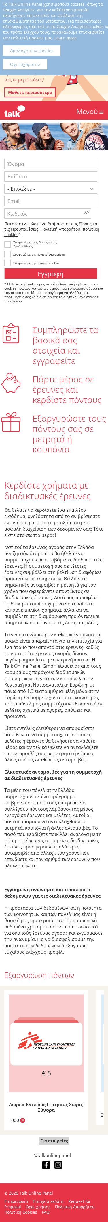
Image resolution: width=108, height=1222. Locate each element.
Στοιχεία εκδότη (48, 1201)
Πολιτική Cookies (20, 1212)
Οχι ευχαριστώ (25, 64)
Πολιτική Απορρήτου (60, 229)
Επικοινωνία (16, 1201)
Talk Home (14, 111)
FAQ (46, 1212)
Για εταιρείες (54, 1140)
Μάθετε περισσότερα (30, 92)
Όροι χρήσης (38, 1206)
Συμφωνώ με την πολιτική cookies (36, 263)
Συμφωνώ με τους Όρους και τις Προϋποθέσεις (35, 244)
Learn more (65, 38)
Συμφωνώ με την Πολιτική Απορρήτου (39, 254)
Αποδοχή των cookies (31, 50)
